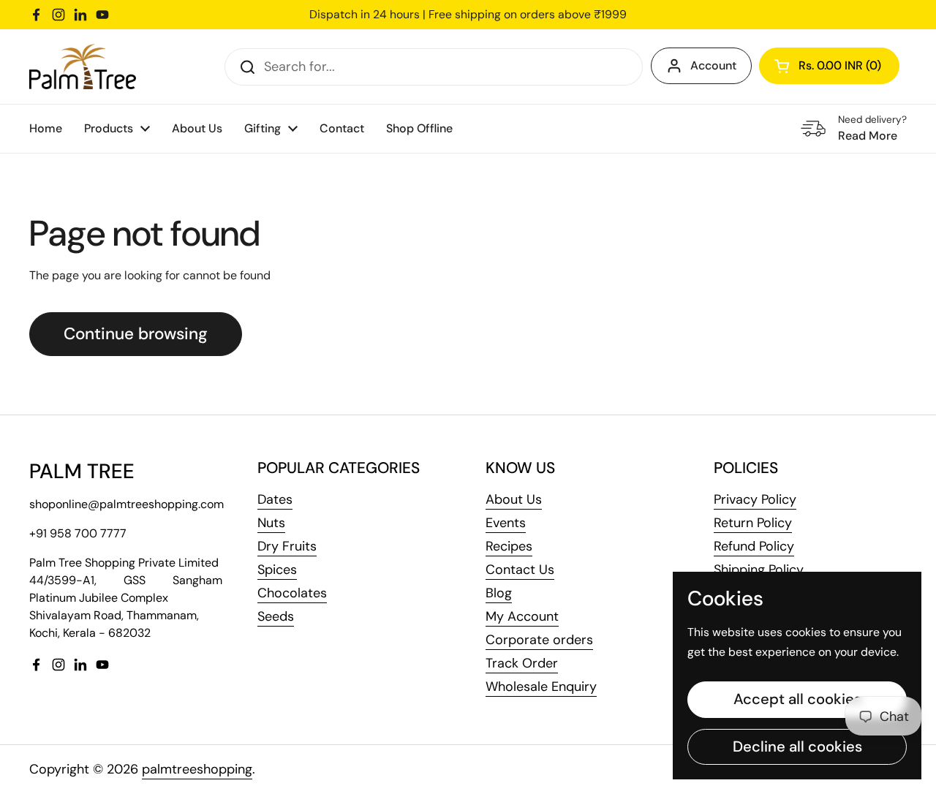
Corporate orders (539, 640)
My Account (522, 616)
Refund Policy (754, 546)
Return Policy (753, 523)
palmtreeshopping (197, 769)
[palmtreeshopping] (82, 66)
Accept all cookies (797, 698)
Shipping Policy (759, 569)
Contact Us (520, 569)
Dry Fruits (287, 546)
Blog (499, 593)
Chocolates (292, 593)
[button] (829, 66)
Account (713, 65)
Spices (277, 569)
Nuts (271, 523)
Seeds (275, 616)
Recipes (509, 546)
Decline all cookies (797, 746)
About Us (514, 499)
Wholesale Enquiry (541, 686)
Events (506, 523)
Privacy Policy (755, 499)
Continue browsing (136, 333)
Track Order (522, 663)
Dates (274, 499)
